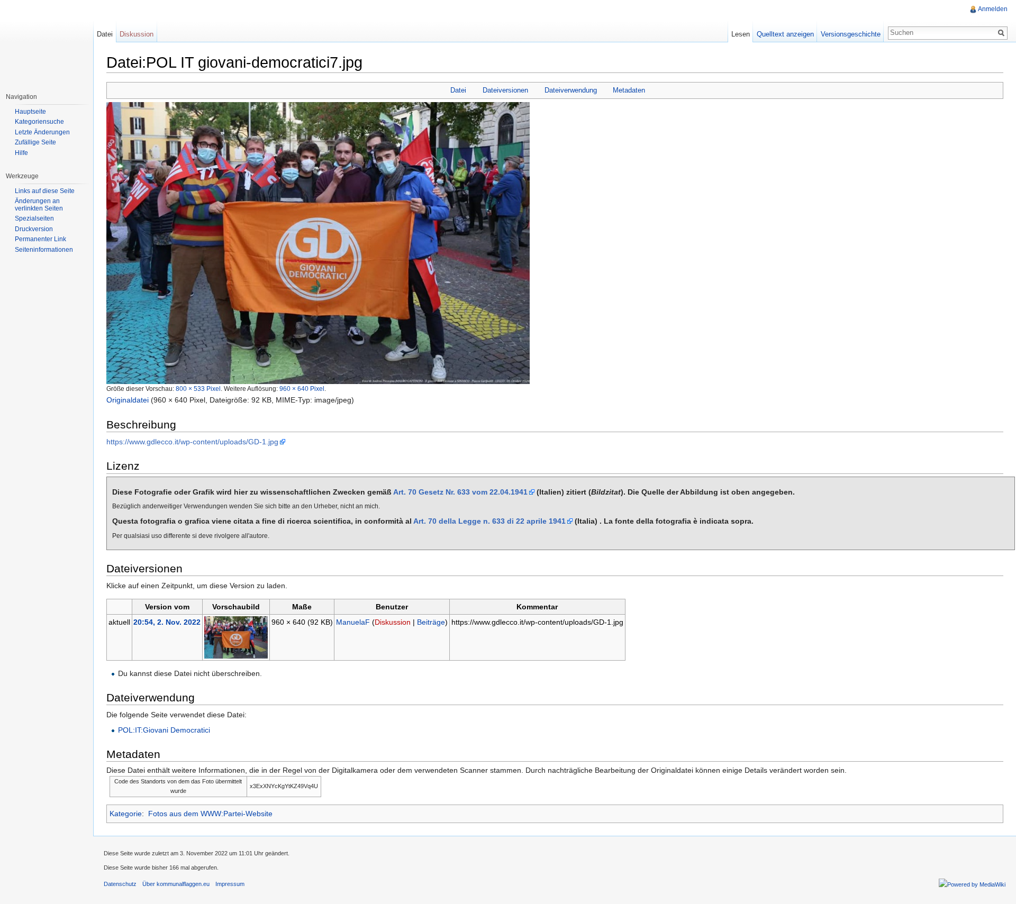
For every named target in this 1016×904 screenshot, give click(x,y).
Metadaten (629, 90)
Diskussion (393, 622)
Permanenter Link (40, 239)
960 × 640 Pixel (301, 388)
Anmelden (993, 9)
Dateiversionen (505, 90)
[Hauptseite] (46, 42)
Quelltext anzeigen (785, 34)
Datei (458, 90)
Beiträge (431, 622)
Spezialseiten (34, 218)
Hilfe (21, 153)
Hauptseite (30, 111)
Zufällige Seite (35, 142)
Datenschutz (120, 884)
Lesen (740, 34)
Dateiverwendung (571, 90)
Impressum (229, 884)
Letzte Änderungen (42, 132)
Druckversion (34, 229)
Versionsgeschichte (851, 34)
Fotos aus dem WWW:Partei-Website (210, 813)
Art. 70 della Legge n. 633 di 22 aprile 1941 (489, 521)
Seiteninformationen (44, 249)
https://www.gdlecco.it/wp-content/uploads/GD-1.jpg (192, 441)
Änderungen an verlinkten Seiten (39, 204)
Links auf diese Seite (45, 191)
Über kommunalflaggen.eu (176, 884)
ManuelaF (353, 622)
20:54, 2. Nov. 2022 (167, 622)
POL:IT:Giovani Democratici (164, 730)
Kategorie (126, 813)
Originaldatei (127, 400)
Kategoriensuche (39, 121)
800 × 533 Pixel (198, 388)
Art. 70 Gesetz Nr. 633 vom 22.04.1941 (460, 492)
